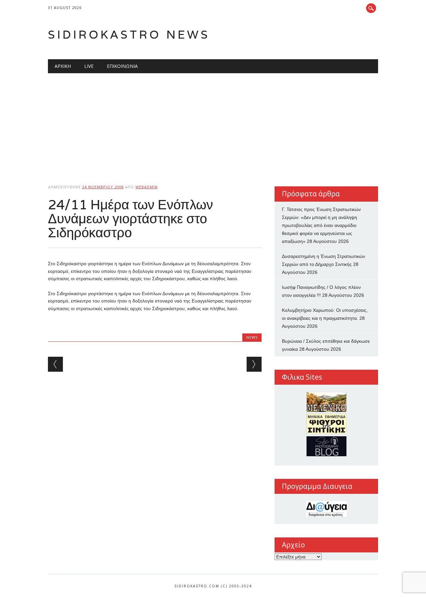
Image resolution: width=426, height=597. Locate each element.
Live (89, 66)
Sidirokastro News (129, 34)
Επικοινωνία (122, 66)
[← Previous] (55, 364)
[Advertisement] (213, 123)
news (252, 337)
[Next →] (254, 364)
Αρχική (63, 66)
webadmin (146, 186)
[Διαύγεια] (326, 509)
